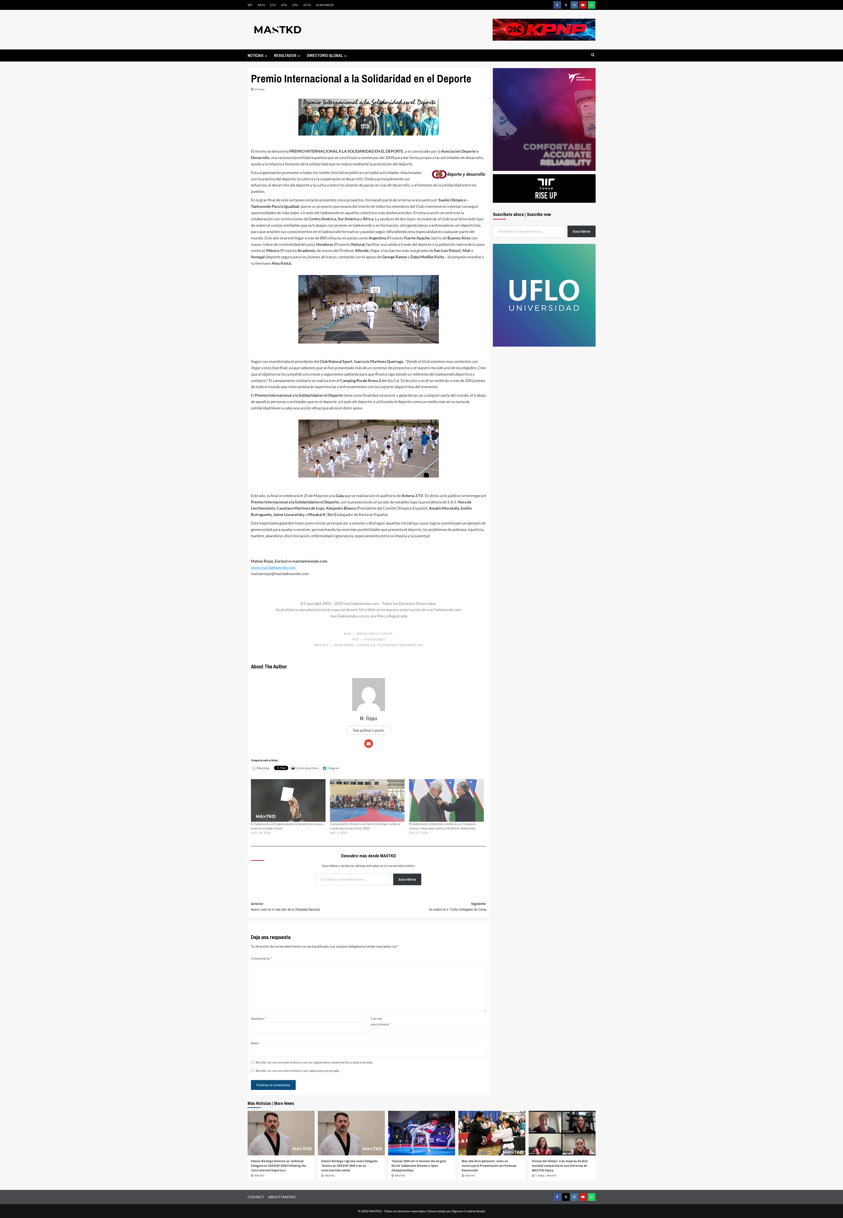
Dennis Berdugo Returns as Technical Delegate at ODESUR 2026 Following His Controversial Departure (278, 1166)
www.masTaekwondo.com (273, 567)
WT (250, 5)
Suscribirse (407, 879)
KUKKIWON (325, 5)
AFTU (307, 5)
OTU (295, 5)
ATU (284, 5)
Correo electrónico (381, 1021)
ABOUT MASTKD (281, 1197)
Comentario (261, 958)
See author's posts (368, 730)
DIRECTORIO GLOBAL (325, 55)
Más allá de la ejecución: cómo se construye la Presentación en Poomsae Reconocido (489, 1166)
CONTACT (256, 1197)
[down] (265, 56)
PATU (261, 5)
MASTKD (259, 1175)
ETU (273, 5)
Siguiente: (457, 906)
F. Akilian (540, 1175)
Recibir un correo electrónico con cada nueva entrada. (298, 1070)
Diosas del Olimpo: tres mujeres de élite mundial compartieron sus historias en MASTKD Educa (560, 1166)
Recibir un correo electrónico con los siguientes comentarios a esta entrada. (314, 1062)
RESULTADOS (285, 55)
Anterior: (285, 906)
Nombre (258, 1018)
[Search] (593, 55)
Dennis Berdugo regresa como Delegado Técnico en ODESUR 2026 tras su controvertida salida (349, 1166)
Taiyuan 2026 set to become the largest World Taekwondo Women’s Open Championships (418, 1166)
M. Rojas (260, 89)
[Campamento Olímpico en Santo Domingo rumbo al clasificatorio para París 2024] (367, 800)
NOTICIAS (255, 55)
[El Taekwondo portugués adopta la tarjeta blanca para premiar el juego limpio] (288, 800)
